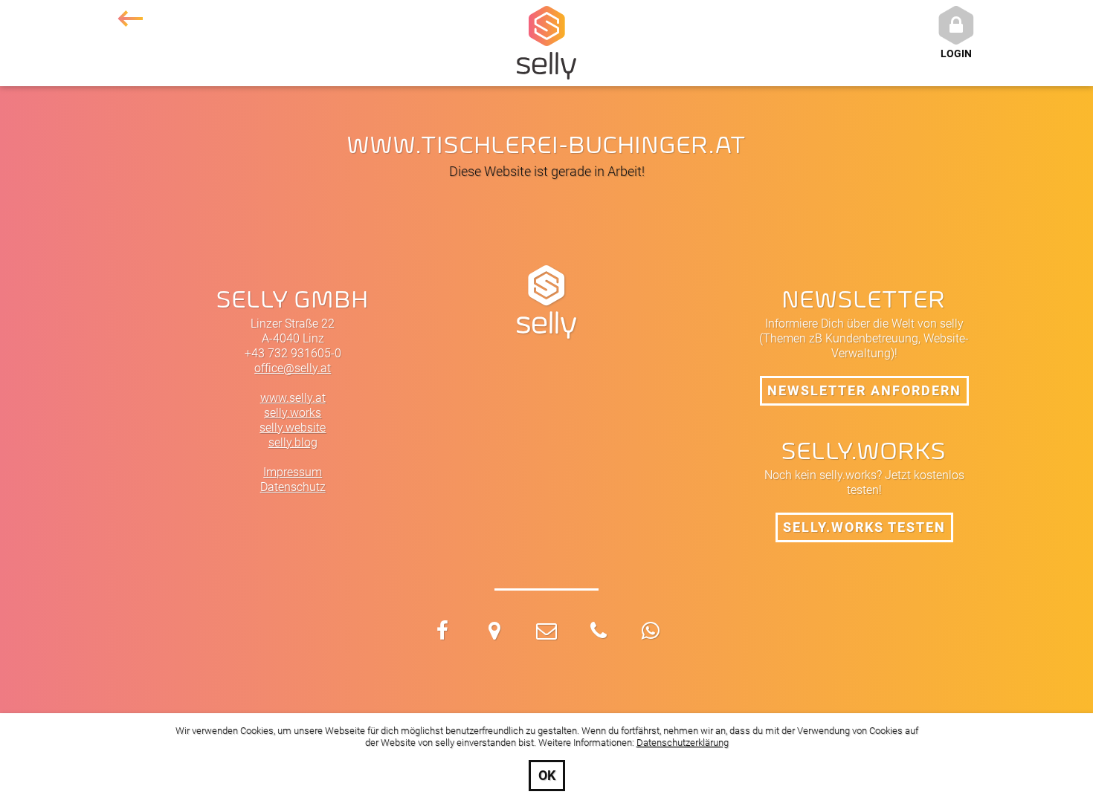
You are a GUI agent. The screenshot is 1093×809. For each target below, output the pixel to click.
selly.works (292, 413)
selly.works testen (864, 527)
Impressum (292, 472)
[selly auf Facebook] (442, 633)
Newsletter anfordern (864, 390)
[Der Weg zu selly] (494, 633)
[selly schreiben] (546, 633)
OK (546, 775)
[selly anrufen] (598, 633)
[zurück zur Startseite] (130, 18)
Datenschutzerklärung (682, 742)
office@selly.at (292, 368)
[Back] (130, 18)
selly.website (292, 427)
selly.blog (292, 442)
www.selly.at (293, 398)
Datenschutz (293, 487)
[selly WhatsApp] (650, 633)
